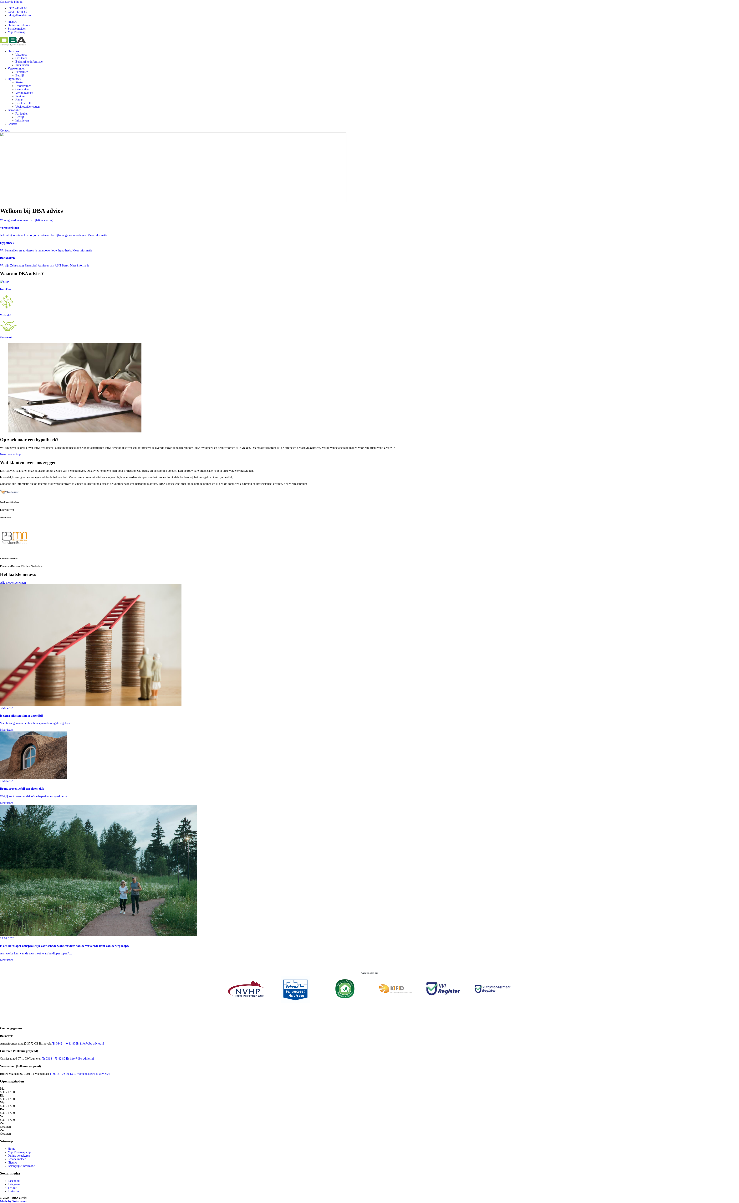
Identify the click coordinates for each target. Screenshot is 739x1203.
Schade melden (17, 28)
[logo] (13, 44)
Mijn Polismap (16, 32)
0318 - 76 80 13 (61, 1073)
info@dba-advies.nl (20, 15)
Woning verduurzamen (14, 220)
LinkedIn (13, 1191)
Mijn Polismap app (19, 1152)
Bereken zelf (23, 103)
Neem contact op (10, 454)
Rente (19, 99)
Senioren (20, 96)
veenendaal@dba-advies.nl (92, 1073)
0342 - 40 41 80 (17, 8)
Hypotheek (14, 78)
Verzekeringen (16, 68)
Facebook (14, 1180)
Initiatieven (22, 65)
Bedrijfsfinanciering (40, 220)
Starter (19, 82)
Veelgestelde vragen (27, 106)
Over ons (13, 51)
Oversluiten (22, 89)
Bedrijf (19, 75)
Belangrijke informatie (29, 61)
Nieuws (12, 21)
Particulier (21, 72)
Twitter (12, 1187)
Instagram (14, 1184)
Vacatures (21, 54)
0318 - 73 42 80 (53, 1058)
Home (11, 1148)
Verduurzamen (24, 92)
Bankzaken (14, 110)
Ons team (21, 58)
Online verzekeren (19, 25)
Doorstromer (23, 85)
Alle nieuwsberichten (13, 582)
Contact (12, 124)
